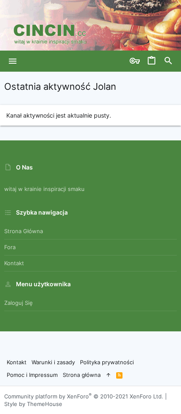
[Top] (108, 374)
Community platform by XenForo (83, 396)
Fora (10, 247)
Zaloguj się (18, 302)
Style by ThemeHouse (33, 404)
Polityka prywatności (107, 362)
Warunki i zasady (53, 362)
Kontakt (14, 263)
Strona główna (23, 231)
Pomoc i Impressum (32, 374)
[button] (12, 61)
